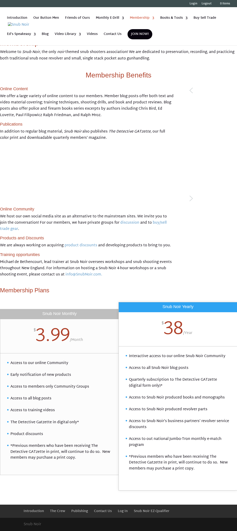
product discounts (81, 245)
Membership (140, 18)
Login (193, 4)
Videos (92, 35)
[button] (212, 90)
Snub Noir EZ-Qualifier (151, 511)
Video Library (65, 35)
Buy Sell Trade (204, 18)
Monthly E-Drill (107, 18)
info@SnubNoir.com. (83, 274)
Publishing (79, 511)
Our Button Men (46, 18)
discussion (129, 222)
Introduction (17, 18)
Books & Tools (171, 18)
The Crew (57, 511)
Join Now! (140, 34)
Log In (123, 511)
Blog (45, 35)
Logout (207, 4)
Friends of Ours (77, 18)
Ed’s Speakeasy (19, 35)
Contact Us (113, 35)
